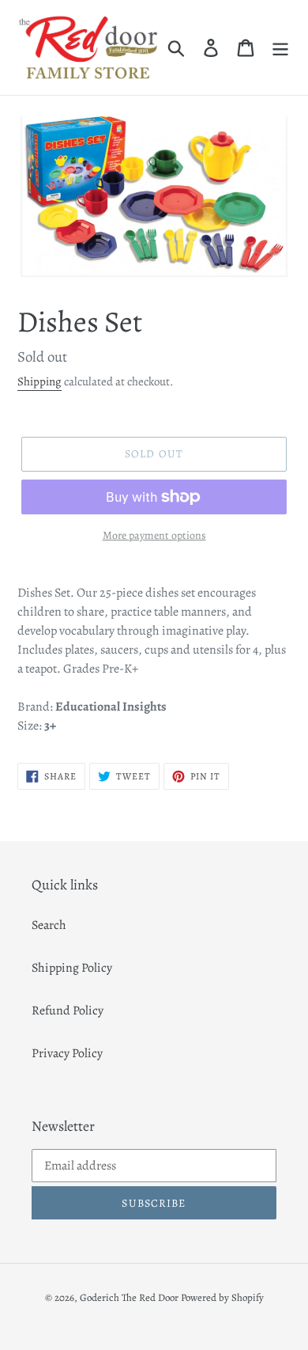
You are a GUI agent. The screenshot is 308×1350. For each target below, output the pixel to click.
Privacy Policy (67, 1053)
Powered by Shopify (222, 1297)
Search (49, 925)
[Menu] (280, 47)
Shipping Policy (72, 967)
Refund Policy (67, 1010)
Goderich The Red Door (129, 1297)
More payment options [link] (154, 535)
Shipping (39, 381)
